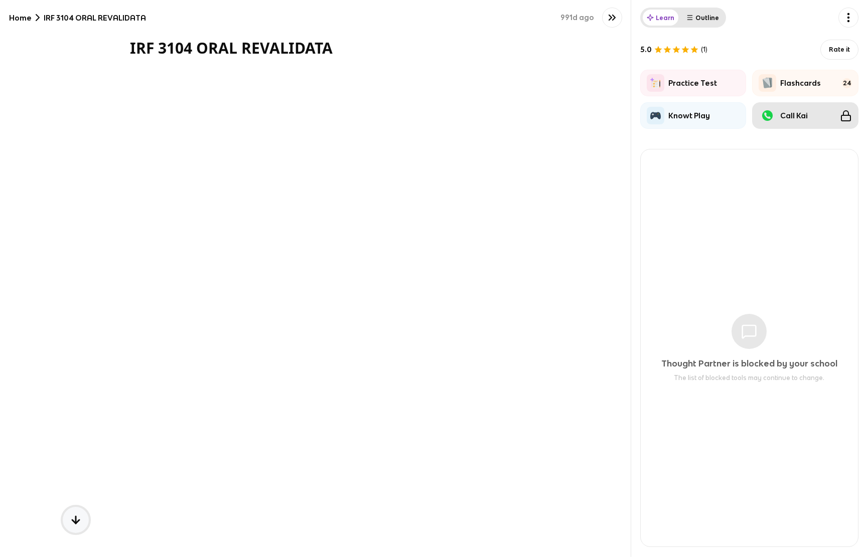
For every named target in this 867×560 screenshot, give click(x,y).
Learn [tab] (665, 18)
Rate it (839, 49)
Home (20, 18)
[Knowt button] (612, 18)
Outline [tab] (707, 18)
